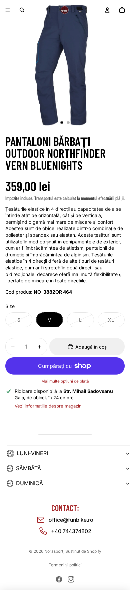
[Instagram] (71, 579)
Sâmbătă (28, 468)
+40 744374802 (71, 531)
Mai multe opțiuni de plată (65, 381)
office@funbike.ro (71, 519)
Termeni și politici (65, 564)
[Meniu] (7, 10)
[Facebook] (59, 579)
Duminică (29, 483)
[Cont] (107, 10)
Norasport (53, 551)
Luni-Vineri (32, 453)
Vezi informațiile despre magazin (48, 406)
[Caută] (22, 10)
